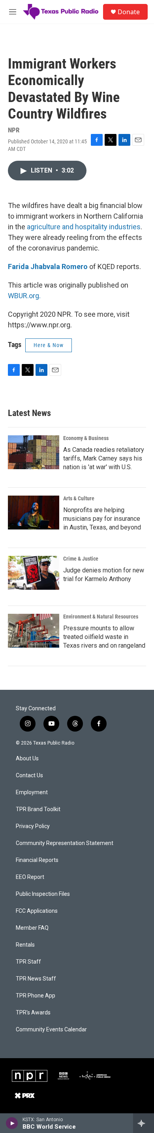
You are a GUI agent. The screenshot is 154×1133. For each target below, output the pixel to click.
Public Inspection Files (43, 894)
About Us (27, 759)
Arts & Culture (78, 498)
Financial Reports (37, 860)
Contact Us (29, 775)
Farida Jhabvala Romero (48, 266)
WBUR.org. (24, 296)
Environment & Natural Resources (100, 616)
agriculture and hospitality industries (84, 227)
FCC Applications (37, 911)
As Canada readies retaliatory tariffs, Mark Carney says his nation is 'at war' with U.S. (103, 458)
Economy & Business (86, 438)
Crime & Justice (80, 558)
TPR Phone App (35, 996)
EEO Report (30, 877)
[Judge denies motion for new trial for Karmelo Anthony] (33, 573)
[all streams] (143, 1123)
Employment (32, 792)
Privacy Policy (33, 826)
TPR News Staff (36, 979)
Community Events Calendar (51, 1030)
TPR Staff (28, 962)
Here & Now (49, 345)
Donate (129, 11)
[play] (12, 1123)
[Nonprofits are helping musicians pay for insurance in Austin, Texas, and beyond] (33, 512)
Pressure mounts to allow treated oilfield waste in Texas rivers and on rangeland (104, 636)
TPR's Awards (33, 1013)
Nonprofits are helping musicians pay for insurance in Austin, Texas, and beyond (102, 518)
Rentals (25, 945)
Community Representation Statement (64, 843)
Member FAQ (32, 928)
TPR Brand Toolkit (38, 809)
